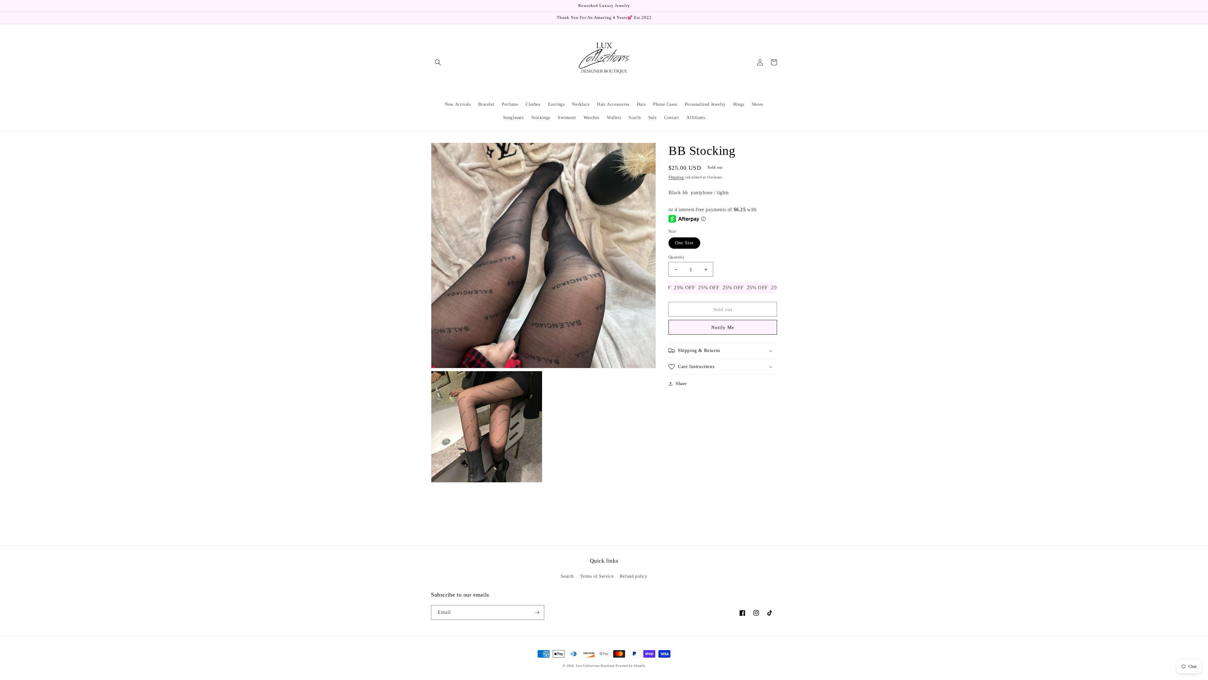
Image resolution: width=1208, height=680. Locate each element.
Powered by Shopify (631, 665)
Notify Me (722, 327)
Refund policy (633, 576)
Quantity (676, 257)
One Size (684, 243)
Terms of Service (597, 576)
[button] (438, 62)
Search (567, 576)
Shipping (676, 177)
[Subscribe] (537, 612)
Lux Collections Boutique (595, 665)
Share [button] (681, 383)
